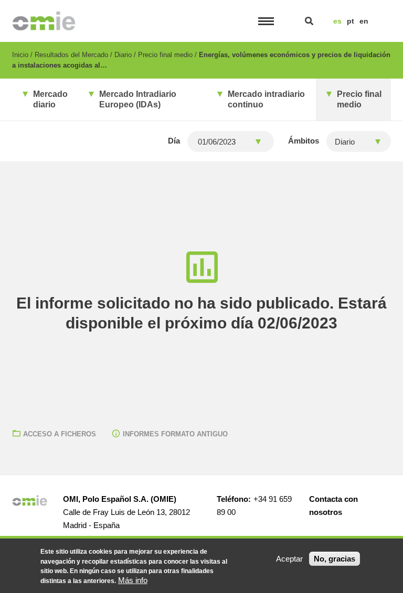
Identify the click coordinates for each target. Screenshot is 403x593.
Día (174, 140)
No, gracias (334, 558)
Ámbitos (303, 140)
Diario (123, 55)
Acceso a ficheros (59, 434)
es (337, 21)
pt (350, 21)
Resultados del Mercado (71, 55)
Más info (132, 580)
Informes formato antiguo (175, 434)
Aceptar (289, 558)
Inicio (20, 55)
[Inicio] (44, 21)
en (363, 21)
